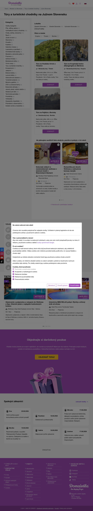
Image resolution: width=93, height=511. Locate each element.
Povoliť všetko (74, 285)
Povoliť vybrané (62, 285)
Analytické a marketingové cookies (26, 272)
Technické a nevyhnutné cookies (25, 269)
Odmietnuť (51, 285)
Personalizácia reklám (22, 279)
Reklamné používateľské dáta (24, 277)
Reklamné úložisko (21, 274)
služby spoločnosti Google (45, 242)
